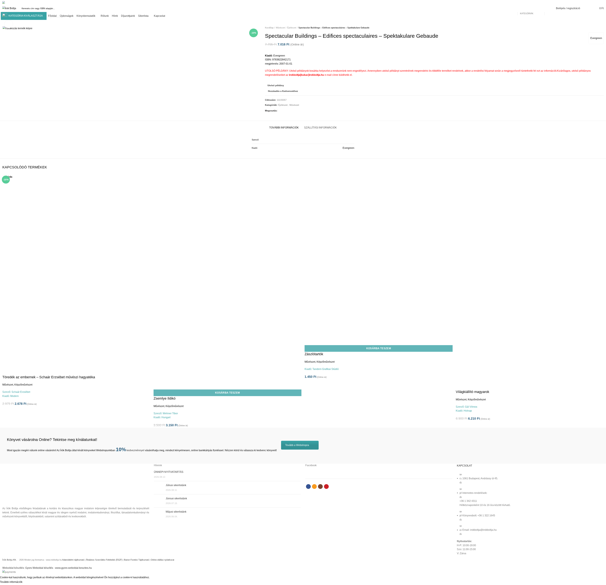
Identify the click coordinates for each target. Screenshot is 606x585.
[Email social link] (594, 2)
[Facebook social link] (591, 2)
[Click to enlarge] (9, 24)
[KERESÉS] (549, 8)
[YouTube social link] (602, 2)
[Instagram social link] (598, 2)
